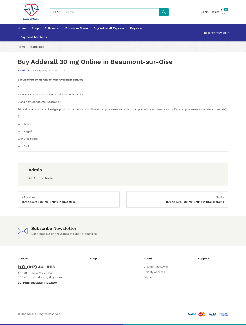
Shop (35, 28)
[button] (56, 12)
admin (42, 70)
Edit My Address (154, 272)
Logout (148, 277)
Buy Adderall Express (109, 28)
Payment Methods (34, 37)
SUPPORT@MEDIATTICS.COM (37, 282)
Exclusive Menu (76, 28)
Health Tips (36, 46)
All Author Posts (41, 178)
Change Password (156, 266)
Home (22, 28)
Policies (51, 28)
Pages (135, 28)
